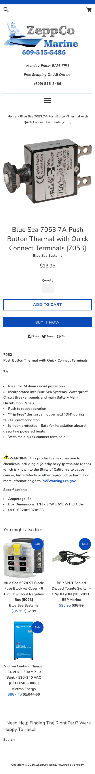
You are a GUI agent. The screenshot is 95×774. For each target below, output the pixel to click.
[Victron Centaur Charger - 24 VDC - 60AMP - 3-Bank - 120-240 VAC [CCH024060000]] (23, 641)
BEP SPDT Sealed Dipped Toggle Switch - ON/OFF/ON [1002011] (71, 589)
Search (9, 739)
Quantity (47, 280)
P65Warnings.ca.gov (58, 481)
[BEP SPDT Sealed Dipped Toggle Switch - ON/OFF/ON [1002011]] (71, 557)
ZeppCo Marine (46, 765)
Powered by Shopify (70, 765)
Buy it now (47, 322)
